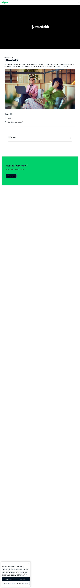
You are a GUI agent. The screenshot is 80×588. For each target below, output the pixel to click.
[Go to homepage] (5, 2)
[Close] (28, 564)
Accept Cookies (9, 579)
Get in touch (11, 176)
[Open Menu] (78, 2)
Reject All (22, 579)
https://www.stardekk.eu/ (15, 122)
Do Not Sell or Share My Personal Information (16, 583)
